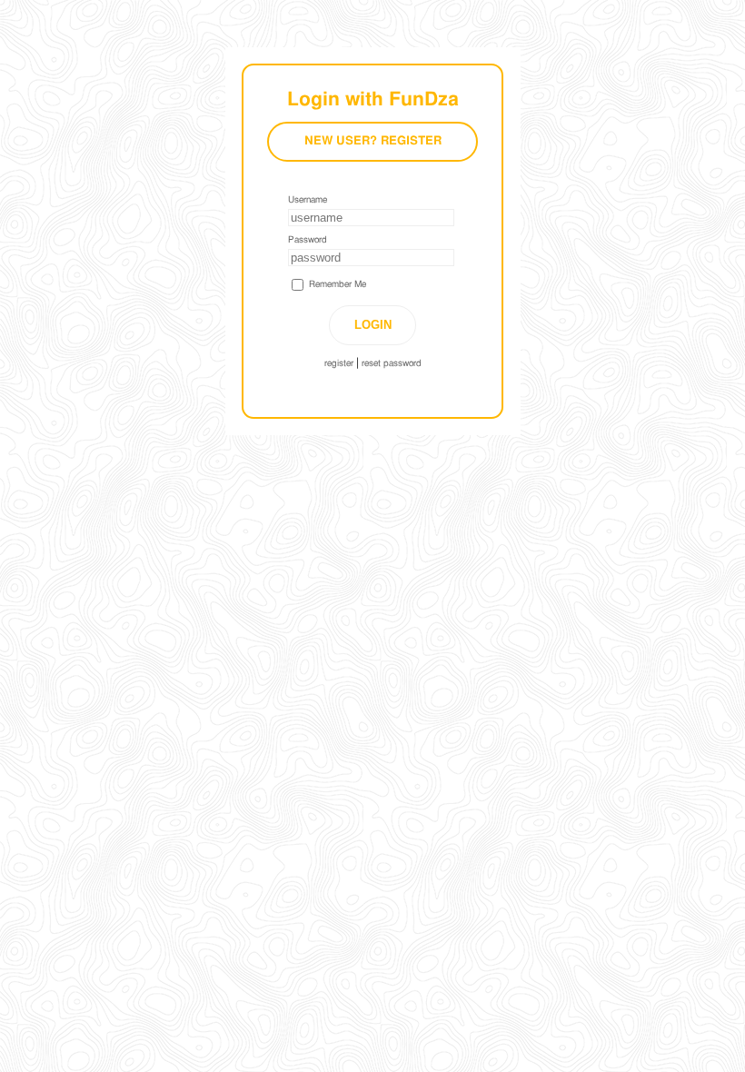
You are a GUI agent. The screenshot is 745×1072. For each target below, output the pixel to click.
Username (307, 199)
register (338, 363)
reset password (392, 363)
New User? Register (373, 141)
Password (307, 239)
